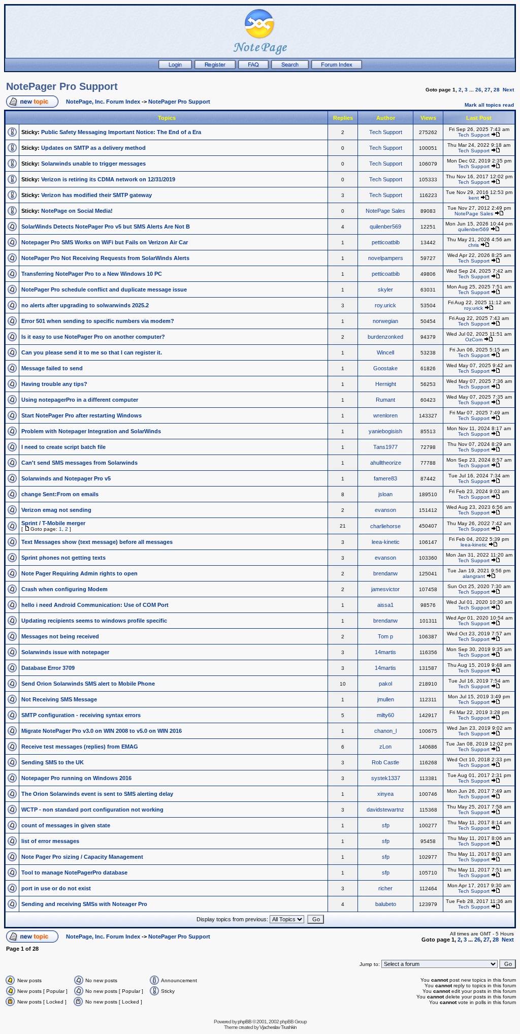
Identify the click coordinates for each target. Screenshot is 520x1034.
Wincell (385, 352)
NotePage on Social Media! (77, 211)
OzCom (473, 339)
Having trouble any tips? (54, 384)
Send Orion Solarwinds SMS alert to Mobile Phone (88, 684)
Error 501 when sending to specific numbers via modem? (97, 321)
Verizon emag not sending (56, 510)
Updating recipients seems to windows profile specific (94, 621)
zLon (385, 747)
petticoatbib (386, 242)
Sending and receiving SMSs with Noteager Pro (84, 904)
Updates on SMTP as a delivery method (93, 148)
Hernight (385, 384)
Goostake (385, 368)
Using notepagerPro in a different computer (79, 400)
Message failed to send (52, 368)
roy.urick (385, 305)
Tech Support (385, 132)
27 (487, 89)
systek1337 (385, 778)
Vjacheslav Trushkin (278, 1027)
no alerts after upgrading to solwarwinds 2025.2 (85, 305)
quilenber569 (385, 226)
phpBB (244, 1021)
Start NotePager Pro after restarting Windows (81, 415)
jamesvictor (385, 589)
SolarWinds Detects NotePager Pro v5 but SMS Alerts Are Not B (105, 226)
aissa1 (385, 605)
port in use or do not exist (56, 888)
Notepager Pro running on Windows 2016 (76, 778)
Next (508, 89)
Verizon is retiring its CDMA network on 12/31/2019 (108, 179)
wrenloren (385, 415)
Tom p (385, 636)
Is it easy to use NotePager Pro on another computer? (93, 337)
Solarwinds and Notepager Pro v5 (66, 478)
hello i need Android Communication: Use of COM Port (95, 605)
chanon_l (385, 731)
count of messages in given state (65, 825)
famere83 (385, 478)
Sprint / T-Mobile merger (53, 523)
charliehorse (385, 526)
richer (385, 888)
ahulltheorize (385, 463)
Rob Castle (385, 762)
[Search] (290, 67)
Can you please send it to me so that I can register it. (91, 352)
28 (497, 89)
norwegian (385, 321)
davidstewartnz (385, 809)
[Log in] (175, 67)
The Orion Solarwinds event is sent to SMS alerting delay (97, 794)
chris (473, 245)
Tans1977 (385, 447)
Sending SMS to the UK (52, 762)
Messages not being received (60, 636)
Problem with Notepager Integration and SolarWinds (91, 431)
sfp (385, 825)
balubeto (385, 904)
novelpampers (385, 258)
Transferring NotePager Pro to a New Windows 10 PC (91, 274)
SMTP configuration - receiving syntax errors (81, 715)
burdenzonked (385, 337)
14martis (385, 652)
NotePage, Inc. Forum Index (103, 102)
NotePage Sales (385, 211)
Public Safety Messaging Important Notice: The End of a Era (121, 132)
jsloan (385, 494)
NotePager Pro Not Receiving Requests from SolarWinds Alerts (105, 258)
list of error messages (50, 841)
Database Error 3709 (48, 668)
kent (474, 198)
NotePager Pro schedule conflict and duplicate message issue (104, 289)
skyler (385, 289)
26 (478, 89)
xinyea (385, 794)
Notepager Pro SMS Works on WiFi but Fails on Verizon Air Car (104, 242)
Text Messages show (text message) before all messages (97, 542)
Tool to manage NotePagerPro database (74, 872)
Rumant (385, 400)
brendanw (385, 573)
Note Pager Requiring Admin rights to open (79, 573)
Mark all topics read (489, 105)
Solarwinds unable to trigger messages (93, 163)
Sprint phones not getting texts (63, 558)
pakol (385, 684)
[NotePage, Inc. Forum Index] (337, 67)
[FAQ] (253, 67)
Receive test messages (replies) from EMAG (79, 747)
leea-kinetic (386, 542)
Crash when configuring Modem (64, 589)
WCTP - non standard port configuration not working (92, 809)
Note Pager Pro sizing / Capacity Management (82, 857)
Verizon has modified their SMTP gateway (96, 195)
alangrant (474, 576)
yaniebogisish (385, 431)
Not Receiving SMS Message (59, 699)
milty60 (385, 715)
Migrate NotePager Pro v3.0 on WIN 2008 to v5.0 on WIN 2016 (101, 731)
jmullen (385, 699)
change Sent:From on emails (60, 494)
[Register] (215, 67)
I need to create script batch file (63, 447)
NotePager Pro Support (62, 86)
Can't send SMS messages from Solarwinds (79, 463)
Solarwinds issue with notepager (65, 652)
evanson (385, 510)
